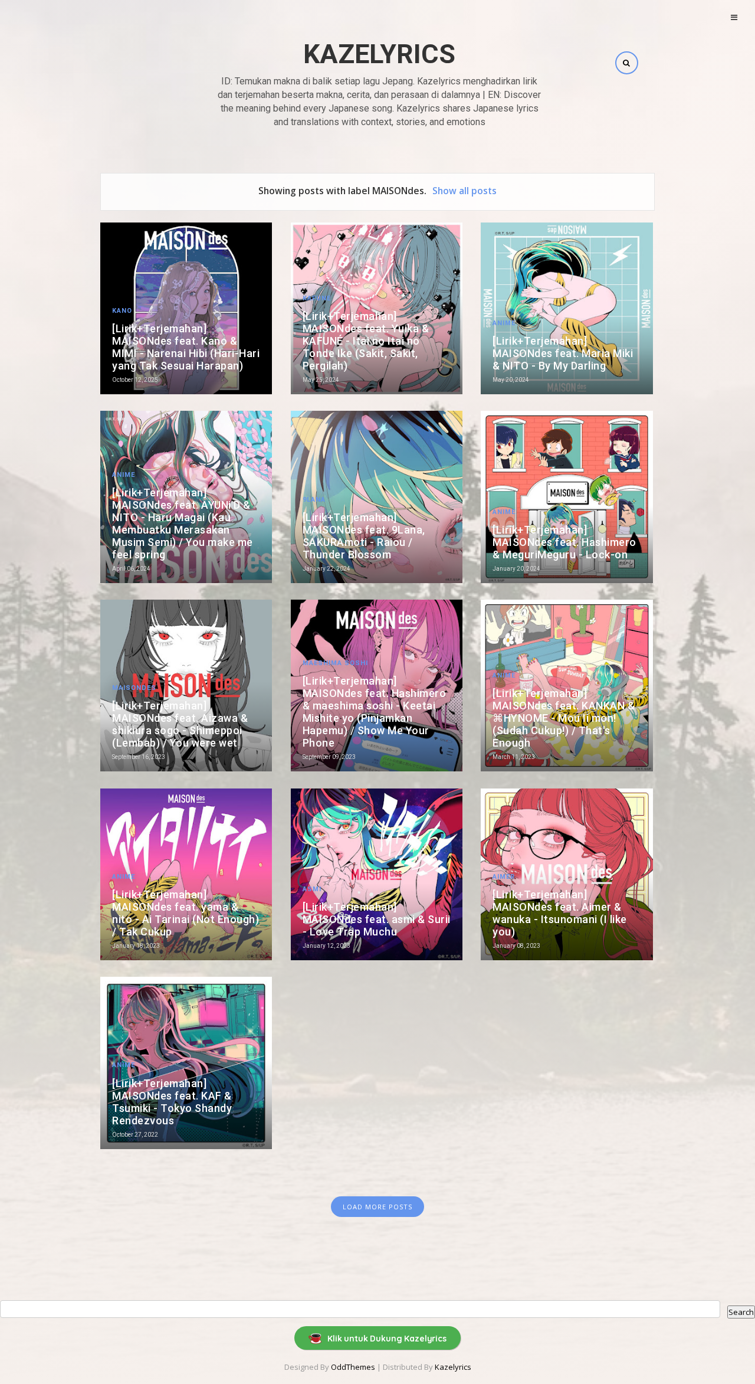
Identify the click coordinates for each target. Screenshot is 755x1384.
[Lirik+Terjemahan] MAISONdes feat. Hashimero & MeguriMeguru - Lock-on (564, 542)
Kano (122, 311)
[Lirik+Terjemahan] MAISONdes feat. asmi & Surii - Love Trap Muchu (377, 919)
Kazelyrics (379, 54)
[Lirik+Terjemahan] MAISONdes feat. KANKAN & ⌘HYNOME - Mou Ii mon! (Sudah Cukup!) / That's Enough (564, 718)
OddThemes (353, 1367)
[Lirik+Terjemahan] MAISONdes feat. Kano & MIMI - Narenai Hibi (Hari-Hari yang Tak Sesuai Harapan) (186, 347)
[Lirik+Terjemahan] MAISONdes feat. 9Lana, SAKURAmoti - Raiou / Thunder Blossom (364, 536)
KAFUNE (317, 298)
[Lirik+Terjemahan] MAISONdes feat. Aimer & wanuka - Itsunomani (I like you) (560, 913)
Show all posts (464, 190)
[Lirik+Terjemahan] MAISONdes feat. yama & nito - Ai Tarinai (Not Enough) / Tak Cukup (185, 913)
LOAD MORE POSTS (377, 1206)
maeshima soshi (335, 663)
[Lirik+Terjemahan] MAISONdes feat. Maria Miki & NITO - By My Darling (563, 353)
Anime (504, 323)
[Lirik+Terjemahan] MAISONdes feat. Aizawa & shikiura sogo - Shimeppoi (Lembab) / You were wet (180, 724)
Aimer (504, 877)
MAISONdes (134, 688)
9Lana (314, 499)
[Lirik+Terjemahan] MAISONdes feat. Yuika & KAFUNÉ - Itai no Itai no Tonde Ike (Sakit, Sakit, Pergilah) (366, 341)
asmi (312, 889)
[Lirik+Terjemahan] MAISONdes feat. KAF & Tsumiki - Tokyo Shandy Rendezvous (172, 1102)
